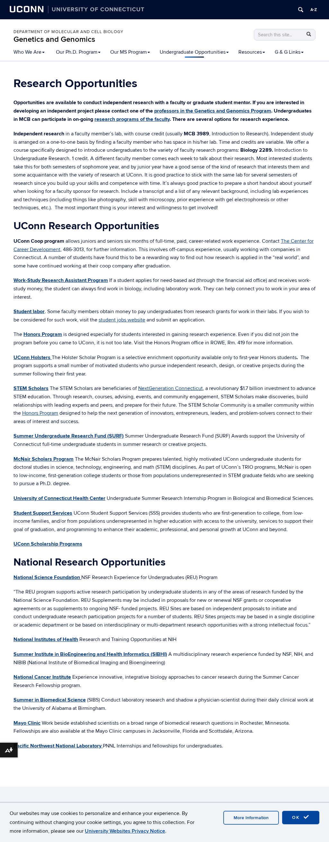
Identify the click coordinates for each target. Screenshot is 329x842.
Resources (250, 52)
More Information (251, 817)
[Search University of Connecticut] (301, 10)
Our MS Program (128, 52)
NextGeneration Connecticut (170, 388)
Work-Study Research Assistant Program (60, 280)
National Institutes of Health (45, 639)
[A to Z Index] (313, 10)
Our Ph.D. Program (76, 52)
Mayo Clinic (26, 723)
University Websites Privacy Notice (125, 831)
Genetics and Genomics (54, 39)
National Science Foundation (47, 577)
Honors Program (40, 413)
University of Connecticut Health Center (59, 498)
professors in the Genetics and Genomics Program (212, 111)
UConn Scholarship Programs (47, 544)
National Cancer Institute (42, 677)
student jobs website (122, 320)
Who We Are (27, 52)
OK (297, 817)
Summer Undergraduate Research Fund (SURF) (68, 436)
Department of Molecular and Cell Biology (68, 31)
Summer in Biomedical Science (49, 700)
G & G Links (287, 52)
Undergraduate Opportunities (193, 52)
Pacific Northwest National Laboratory (58, 746)
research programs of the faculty (132, 119)
